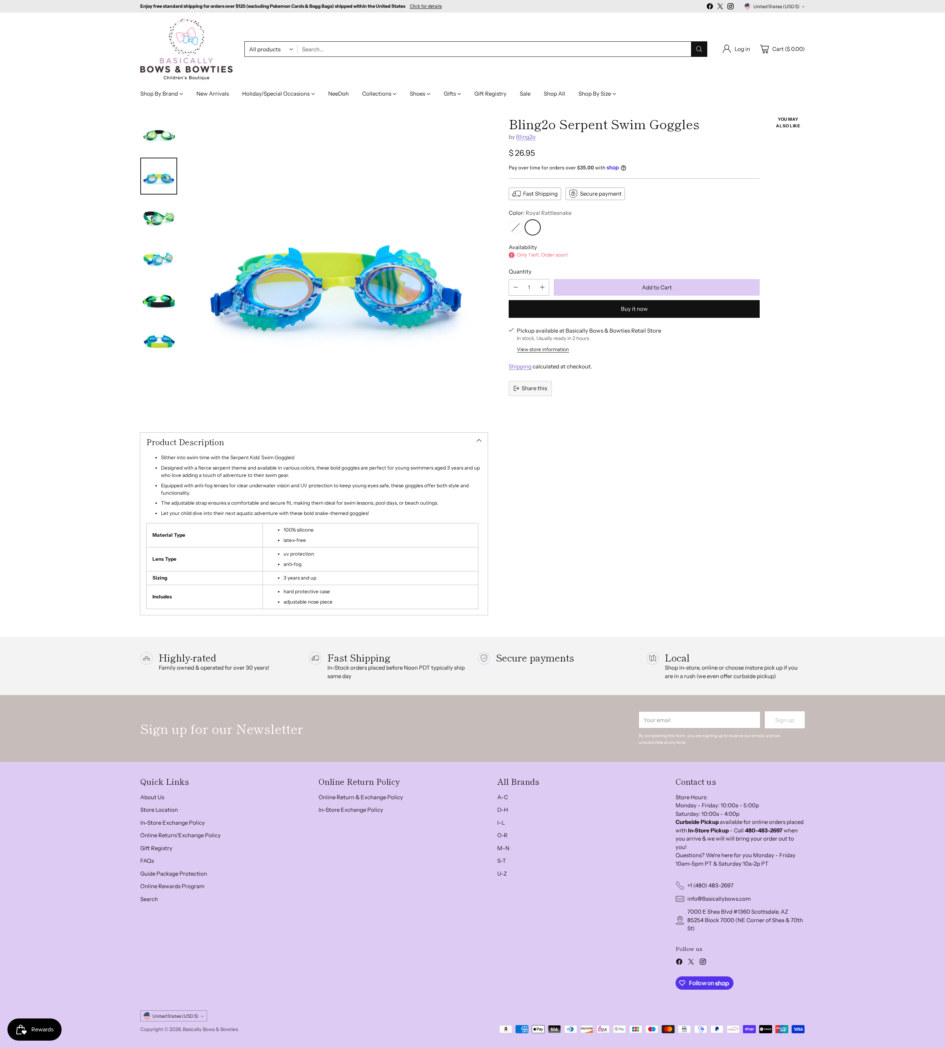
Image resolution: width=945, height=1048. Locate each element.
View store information (543, 349)
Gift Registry (156, 848)
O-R (502, 835)
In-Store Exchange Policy (172, 822)
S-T (501, 860)
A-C (502, 797)
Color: (540, 212)
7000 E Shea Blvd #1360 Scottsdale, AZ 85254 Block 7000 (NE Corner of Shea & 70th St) (745, 920)
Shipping (520, 366)
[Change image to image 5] (158, 300)
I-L (501, 822)
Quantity (520, 271)
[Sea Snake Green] (516, 227)
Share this (534, 388)
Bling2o (526, 136)
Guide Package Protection (173, 873)
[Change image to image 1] (158, 134)
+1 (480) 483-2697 (710, 885)
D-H (502, 809)
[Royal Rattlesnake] (533, 227)
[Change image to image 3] (158, 217)
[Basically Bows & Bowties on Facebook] (710, 8)
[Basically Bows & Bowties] (186, 49)
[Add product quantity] (542, 287)
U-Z (502, 873)
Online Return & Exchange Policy (361, 797)
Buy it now (634, 308)
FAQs (147, 860)
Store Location (159, 809)
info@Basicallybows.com (719, 898)
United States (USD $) (776, 6)
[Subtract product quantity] (515, 287)
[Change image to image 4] (158, 258)
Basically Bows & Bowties (210, 1029)
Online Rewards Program (172, 886)
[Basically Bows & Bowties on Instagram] (730, 8)
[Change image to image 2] (158, 176)
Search (149, 899)
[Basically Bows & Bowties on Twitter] (720, 8)
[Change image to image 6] (158, 341)
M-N (503, 848)
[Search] (699, 49)
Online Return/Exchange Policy (180, 835)
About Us (152, 797)
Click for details (426, 6)
